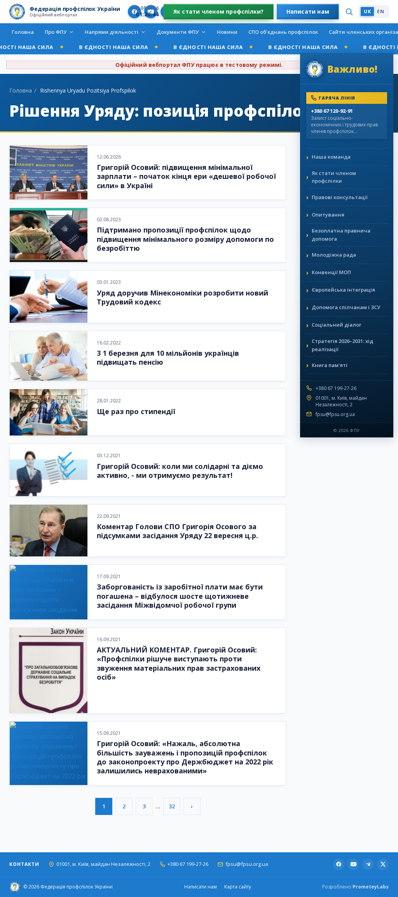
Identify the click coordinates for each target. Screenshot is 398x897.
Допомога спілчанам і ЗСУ (346, 307)
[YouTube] (353, 864)
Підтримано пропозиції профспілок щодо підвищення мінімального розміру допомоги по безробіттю (185, 239)
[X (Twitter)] (383, 864)
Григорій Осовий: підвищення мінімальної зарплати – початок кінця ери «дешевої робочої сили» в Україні (186, 176)
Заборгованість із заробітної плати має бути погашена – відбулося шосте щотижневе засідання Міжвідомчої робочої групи (180, 596)
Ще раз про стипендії (136, 411)
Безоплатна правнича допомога (341, 234)
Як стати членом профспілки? (218, 11)
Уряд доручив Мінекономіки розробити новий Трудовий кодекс (182, 297)
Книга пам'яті (329, 365)
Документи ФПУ (178, 31)
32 (172, 806)
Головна (23, 31)
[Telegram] (368, 864)
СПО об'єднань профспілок (283, 31)
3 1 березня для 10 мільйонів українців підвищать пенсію (168, 357)
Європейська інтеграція (343, 289)
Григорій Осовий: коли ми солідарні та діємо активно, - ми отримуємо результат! (180, 471)
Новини (227, 31)
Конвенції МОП (331, 272)
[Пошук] (349, 12)
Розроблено (355, 886)
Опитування (328, 214)
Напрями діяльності (111, 31)
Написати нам (308, 11)
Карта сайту (237, 886)
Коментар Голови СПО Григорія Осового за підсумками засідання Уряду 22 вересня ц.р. (177, 531)
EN (380, 11)
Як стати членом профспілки (334, 177)
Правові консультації (340, 197)
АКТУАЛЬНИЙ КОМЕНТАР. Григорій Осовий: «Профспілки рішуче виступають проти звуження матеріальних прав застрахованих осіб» (178, 663)
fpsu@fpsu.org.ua (335, 414)
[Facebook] (338, 864)
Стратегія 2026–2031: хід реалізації (342, 345)
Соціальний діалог (336, 324)
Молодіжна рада (334, 254)
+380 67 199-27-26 (336, 388)
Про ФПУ (55, 31)
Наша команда (331, 156)
